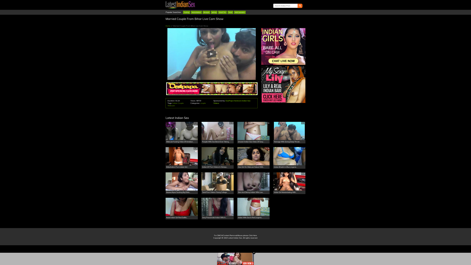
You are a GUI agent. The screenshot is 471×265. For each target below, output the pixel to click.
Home (168, 26)
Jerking (214, 12)
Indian (174, 103)
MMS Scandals (240, 12)
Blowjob (206, 12)
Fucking (186, 12)
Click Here (253, 235)
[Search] (300, 6)
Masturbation (196, 12)
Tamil (230, 12)
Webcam (171, 106)
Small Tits (222, 12)
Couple (181, 103)
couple (203, 103)
